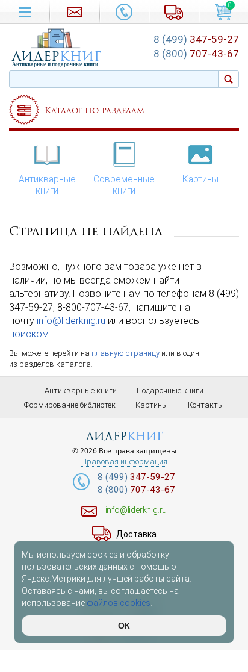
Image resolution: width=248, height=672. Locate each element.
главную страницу (125, 353)
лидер (56, 56)
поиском (29, 334)
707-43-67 (196, 54)
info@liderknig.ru (71, 320)
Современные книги (124, 185)
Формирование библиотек (70, 404)
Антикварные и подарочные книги (55, 64)
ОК (124, 625)
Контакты (206, 404)
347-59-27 (196, 39)
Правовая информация (124, 462)
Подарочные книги (170, 390)
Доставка (136, 534)
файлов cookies (118, 603)
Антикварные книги (47, 185)
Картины (200, 179)
